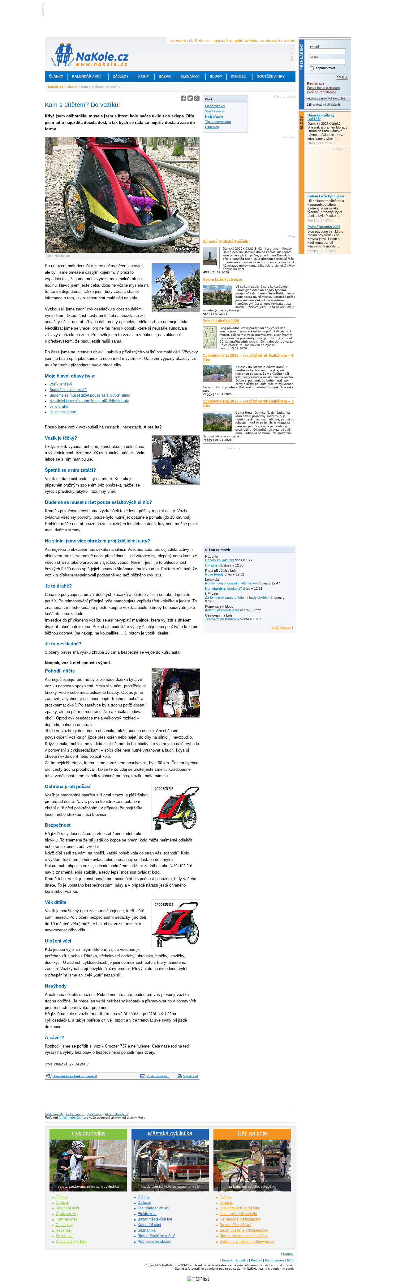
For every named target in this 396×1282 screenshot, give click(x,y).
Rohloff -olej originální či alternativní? (232, 583)
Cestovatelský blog (72, 1241)
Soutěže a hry (271, 76)
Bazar (165, 76)
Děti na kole (252, 1133)
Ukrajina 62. (214, 565)
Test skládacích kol (153, 1208)
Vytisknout (190, 1076)
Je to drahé (59, 406)
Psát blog (212, 127)
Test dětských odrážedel (240, 1208)
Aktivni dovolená (116, 1114)
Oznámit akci (215, 106)
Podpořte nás (274, 1260)
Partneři (256, 1260)
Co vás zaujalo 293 (219, 560)
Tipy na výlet (66, 1219)
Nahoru (288, 1253)
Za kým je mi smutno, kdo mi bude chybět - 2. (239, 597)
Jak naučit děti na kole (238, 1214)
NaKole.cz (55, 86)
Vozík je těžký (61, 384)
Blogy (216, 76)
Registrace (315, 83)
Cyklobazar (94, 1114)
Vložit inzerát (214, 111)
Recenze (63, 1230)
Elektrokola (147, 1214)
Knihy (143, 76)
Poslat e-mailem (158, 1076)
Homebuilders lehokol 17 (223, 588)
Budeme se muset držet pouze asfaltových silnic (90, 395)
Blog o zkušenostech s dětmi (244, 1236)
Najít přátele (214, 116)
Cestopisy (64, 1225)
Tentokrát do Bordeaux (222, 619)
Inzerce (227, 1260)
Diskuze (62, 1202)
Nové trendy (214, 574)
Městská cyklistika (170, 1133)
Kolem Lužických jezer (223, 279)
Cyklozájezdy (54, 1114)
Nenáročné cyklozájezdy (240, 1219)
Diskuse (238, 76)
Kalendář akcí (86, 76)
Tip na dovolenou (218, 122)
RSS (290, 1260)
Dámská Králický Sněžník (225, 241)
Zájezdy (120, 76)
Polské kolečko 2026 (221, 321)
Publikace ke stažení (155, 1241)
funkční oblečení (71, 1117)
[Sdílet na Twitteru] (190, 99)
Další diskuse (281, 627)
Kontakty (241, 1260)
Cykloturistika (88, 1133)
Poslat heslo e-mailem (323, 88)
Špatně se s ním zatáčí (68, 390)
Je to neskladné (63, 412)
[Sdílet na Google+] (197, 99)
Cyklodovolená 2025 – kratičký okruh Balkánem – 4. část (248, 357)
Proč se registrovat (321, 92)
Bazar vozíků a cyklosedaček (244, 1230)
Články (56, 76)
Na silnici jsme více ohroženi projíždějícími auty (89, 401)
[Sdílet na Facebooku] (183, 99)
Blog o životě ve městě (156, 1236)
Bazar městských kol (155, 1219)
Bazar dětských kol (235, 1225)
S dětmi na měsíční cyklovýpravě (247, 1241)
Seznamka (190, 76)
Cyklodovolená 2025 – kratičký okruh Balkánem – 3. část (248, 403)
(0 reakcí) (75, 1076)
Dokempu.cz (75, 1114)
